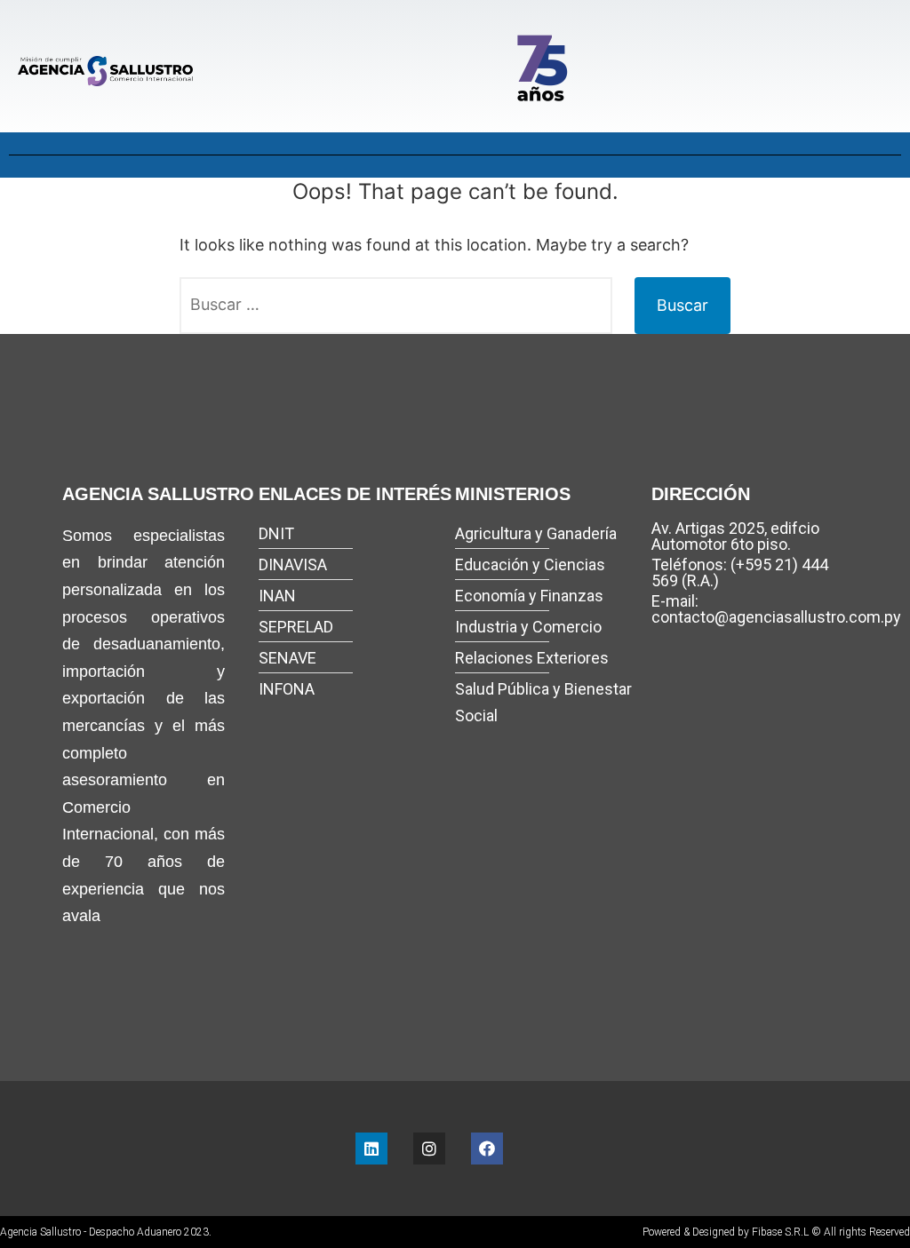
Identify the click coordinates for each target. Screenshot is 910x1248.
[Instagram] (429, 1149)
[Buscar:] (396, 305)
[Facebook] (487, 1149)
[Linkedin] (371, 1149)
